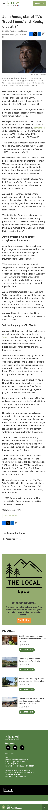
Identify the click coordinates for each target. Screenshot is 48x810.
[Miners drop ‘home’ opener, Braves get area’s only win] (9, 662)
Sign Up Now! (24, 620)
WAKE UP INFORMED (24, 603)
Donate (40, 3)
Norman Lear (39, 128)
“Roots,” (6, 337)
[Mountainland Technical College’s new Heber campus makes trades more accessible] (9, 702)
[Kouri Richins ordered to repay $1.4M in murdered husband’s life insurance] (9, 640)
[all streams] (45, 807)
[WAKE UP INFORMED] (24, 576)
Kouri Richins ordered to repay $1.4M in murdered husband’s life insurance (32, 638)
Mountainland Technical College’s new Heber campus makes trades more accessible (32, 701)
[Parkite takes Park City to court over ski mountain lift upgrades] (9, 682)
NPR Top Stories (11, 516)
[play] (3, 807)
